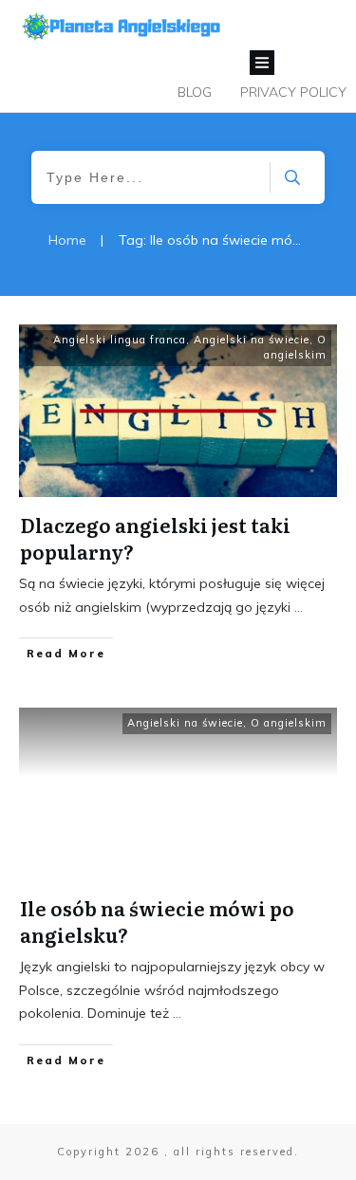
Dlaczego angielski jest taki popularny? (155, 537)
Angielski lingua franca (119, 339)
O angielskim (295, 347)
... (298, 607)
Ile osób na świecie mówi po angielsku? (157, 921)
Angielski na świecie (251, 339)
